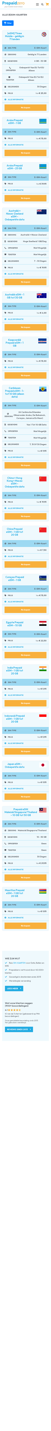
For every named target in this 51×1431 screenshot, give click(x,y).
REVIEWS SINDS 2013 (17, 1029)
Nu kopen (25, 107)
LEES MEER (12, 988)
